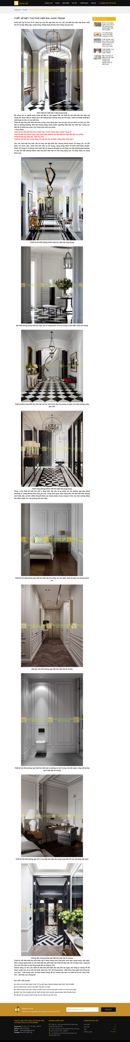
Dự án (57, 3)
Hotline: (108, 3)
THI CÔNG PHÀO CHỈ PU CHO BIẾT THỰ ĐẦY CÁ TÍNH (33, 987)
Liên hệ (93, 3)
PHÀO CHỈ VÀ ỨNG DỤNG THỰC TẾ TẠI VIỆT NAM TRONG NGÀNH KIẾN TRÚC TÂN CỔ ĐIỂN (45, 984)
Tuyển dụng (84, 3)
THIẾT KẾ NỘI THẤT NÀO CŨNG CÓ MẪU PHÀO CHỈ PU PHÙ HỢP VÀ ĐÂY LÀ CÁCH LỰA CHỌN (46, 990)
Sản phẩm (65, 3)
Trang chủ (48, 3)
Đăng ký (108, 1010)
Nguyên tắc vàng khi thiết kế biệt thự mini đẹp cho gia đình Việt (36, 995)
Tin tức (74, 3)
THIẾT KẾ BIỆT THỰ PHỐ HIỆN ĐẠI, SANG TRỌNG (108, 51)
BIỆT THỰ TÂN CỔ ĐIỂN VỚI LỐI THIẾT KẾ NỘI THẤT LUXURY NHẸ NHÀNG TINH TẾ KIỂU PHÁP (46, 992)
